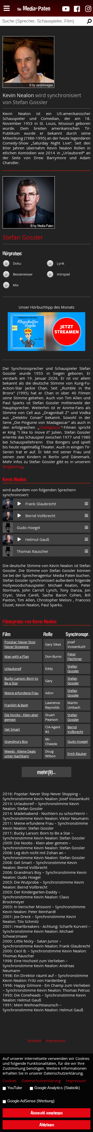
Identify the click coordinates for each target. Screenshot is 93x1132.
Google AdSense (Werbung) (31, 1101)
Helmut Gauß (37, 539)
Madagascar (50, 427)
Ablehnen (46, 1124)
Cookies (10, 1080)
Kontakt (34, 1040)
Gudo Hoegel (28, 527)
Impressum (55, 1040)
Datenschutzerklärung (41, 1080)
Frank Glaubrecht (40, 503)
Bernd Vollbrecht (40, 515)
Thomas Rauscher (32, 551)
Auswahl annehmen (46, 1113)
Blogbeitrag (13, 466)
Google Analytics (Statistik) (57, 1088)
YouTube (14, 1088)
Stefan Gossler (23, 237)
